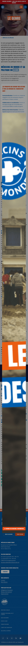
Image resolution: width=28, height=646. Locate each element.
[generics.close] (24, 131)
